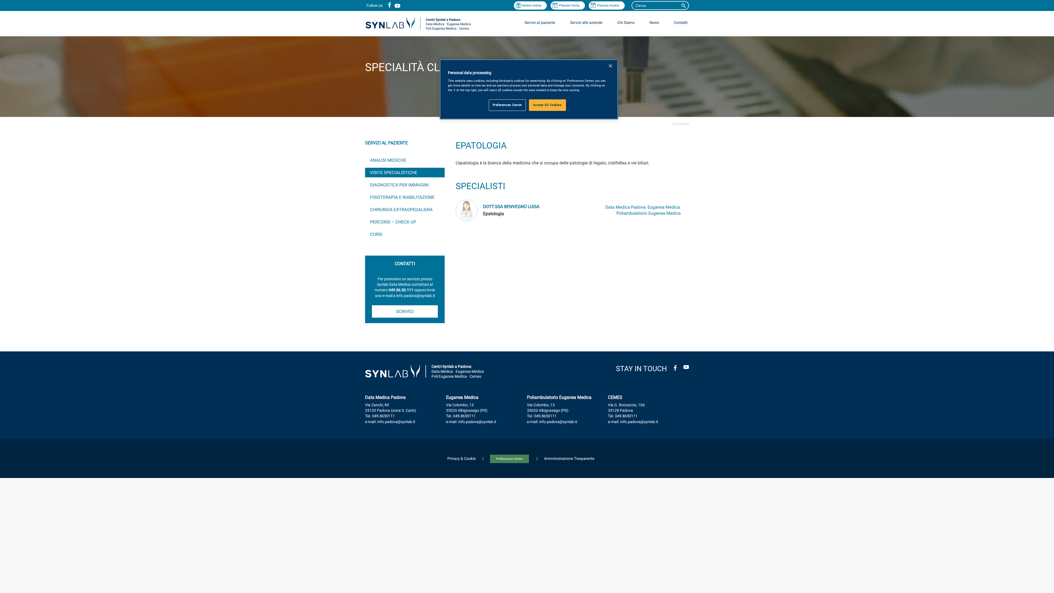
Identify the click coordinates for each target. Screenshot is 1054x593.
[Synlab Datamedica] (418, 29)
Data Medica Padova (626, 207)
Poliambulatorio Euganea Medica (648, 213)
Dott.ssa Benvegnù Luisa (511, 206)
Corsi (376, 234)
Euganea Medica (663, 207)
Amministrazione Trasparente (569, 459)
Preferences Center (509, 459)
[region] (529, 89)
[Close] (610, 66)
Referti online (532, 5)
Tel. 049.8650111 (380, 416)
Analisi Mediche (388, 160)
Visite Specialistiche (393, 172)
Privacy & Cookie (461, 459)
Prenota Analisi (608, 5)
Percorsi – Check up (393, 222)
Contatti (681, 23)
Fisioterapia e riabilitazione (402, 197)
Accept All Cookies (547, 105)
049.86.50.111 (401, 290)
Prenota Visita (569, 5)
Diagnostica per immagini (399, 185)
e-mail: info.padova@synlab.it (390, 422)
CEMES (615, 397)
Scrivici (404, 311)
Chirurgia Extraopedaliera (401, 209)
